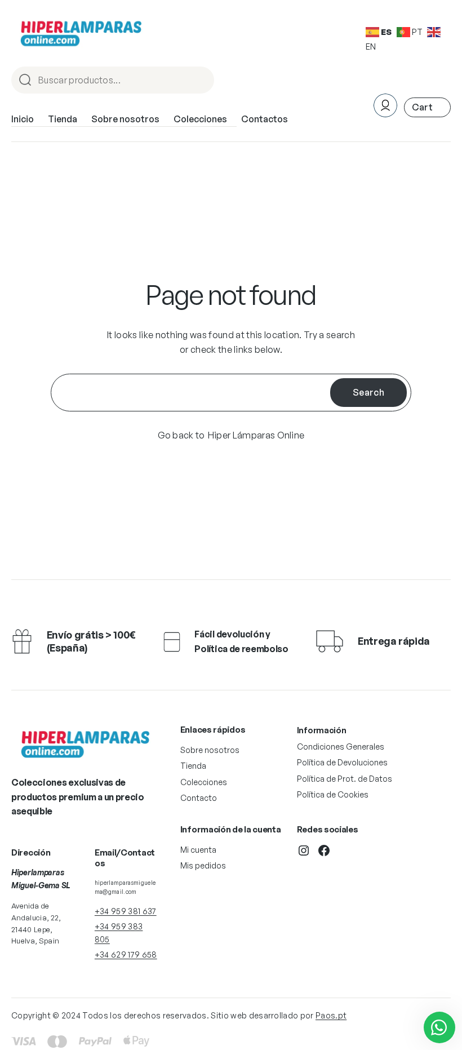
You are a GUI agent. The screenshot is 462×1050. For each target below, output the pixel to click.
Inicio (22, 119)
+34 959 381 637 (126, 911)
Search (368, 392)
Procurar (200, 81)
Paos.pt (331, 1015)
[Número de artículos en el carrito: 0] (427, 107)
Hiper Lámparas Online (256, 435)
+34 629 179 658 (126, 954)
